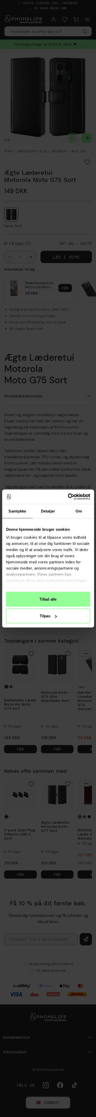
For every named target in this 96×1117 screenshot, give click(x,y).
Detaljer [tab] (48, 511)
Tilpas (45, 616)
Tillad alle (48, 599)
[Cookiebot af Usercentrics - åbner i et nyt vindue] (68, 497)
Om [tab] (79, 511)
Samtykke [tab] (17, 511)
